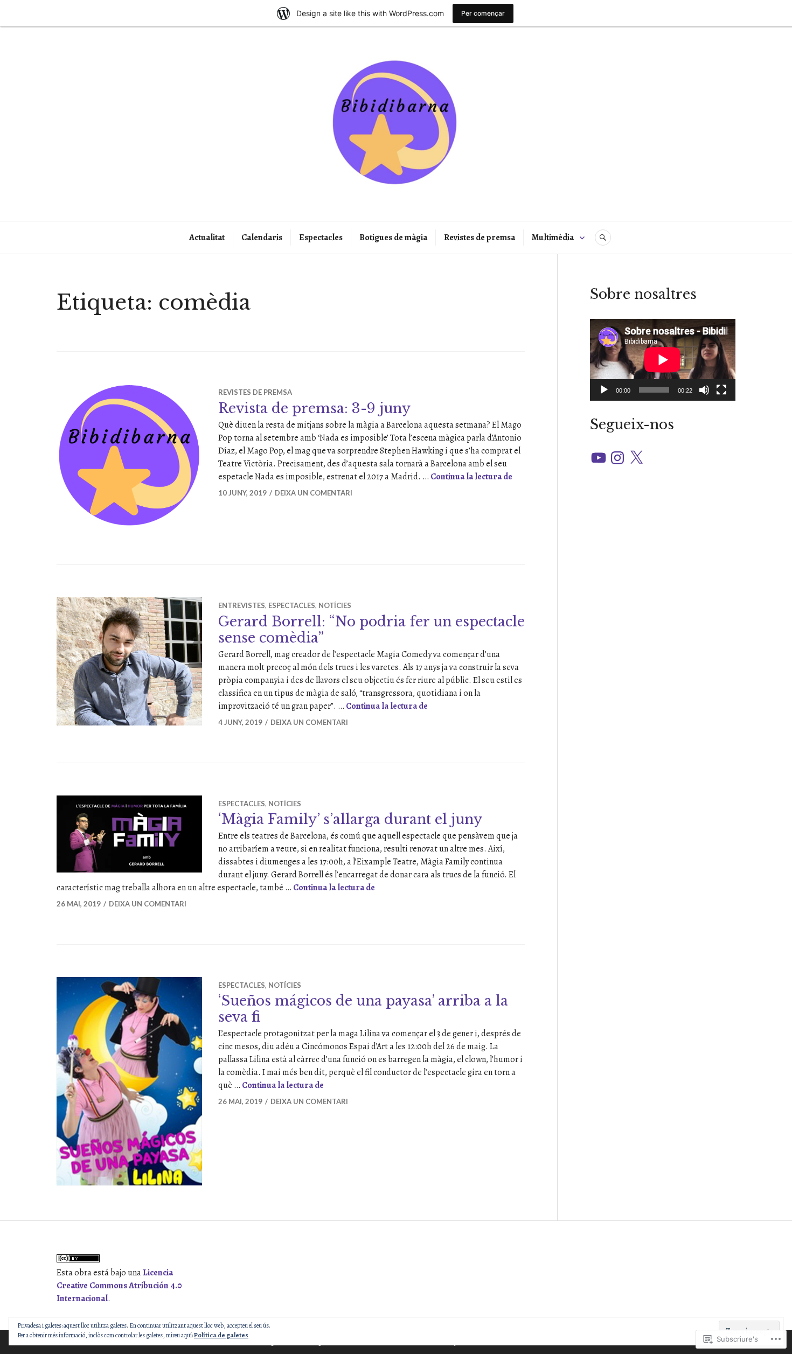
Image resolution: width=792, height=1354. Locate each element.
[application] (662, 360)
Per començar (483, 13)
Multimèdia (553, 237)
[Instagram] (617, 457)
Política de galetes (221, 1335)
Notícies (334, 605)
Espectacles (321, 237)
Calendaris (261, 237)
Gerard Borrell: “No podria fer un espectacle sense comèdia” (371, 629)
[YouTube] (598, 457)
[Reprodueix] (604, 390)
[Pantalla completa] (721, 390)
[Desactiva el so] (704, 390)
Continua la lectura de (471, 477)
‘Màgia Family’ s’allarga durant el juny (350, 819)
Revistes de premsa (479, 237)
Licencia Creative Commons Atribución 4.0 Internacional (119, 1285)
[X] (636, 457)
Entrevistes (241, 605)
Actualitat (207, 237)
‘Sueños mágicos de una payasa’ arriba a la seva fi (363, 1009)
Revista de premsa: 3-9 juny (314, 408)
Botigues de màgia (393, 237)
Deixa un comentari (313, 492)
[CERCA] (603, 237)
